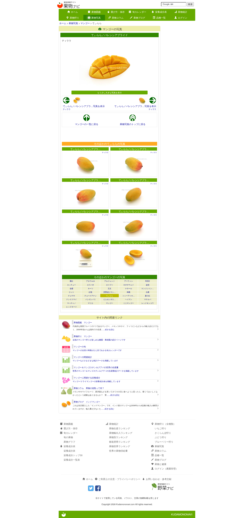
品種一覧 (161, 17)
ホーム (74, 12)
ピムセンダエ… (109, 299)
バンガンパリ (90, 299)
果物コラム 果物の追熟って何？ (89, 388)
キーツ (90, 288)
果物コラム (117, 17)
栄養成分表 (161, 12)
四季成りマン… (109, 292)
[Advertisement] (109, 134)
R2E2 (147, 281)
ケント (71, 292)
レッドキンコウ (147, 303)
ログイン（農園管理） (166, 468)
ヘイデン (128, 299)
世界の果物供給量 (118, 450)
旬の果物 (68, 437)
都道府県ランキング (119, 441)
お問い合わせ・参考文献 (158, 479)
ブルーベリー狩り (164, 441)
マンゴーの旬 (80, 346)
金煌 (147, 284)
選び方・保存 (118, 12)
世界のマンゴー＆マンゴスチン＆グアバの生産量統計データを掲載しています (106, 370)
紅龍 (90, 292)
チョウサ (71, 295)
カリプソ (109, 284)
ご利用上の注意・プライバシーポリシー (119, 479)
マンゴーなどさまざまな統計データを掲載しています (95, 360)
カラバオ (90, 284)
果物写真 (96, 17)
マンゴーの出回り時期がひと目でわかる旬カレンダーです (97, 350)
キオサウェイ (128, 284)
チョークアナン (90, 295)
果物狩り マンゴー (83, 336)
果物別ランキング (118, 437)
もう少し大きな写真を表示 (109, 92)
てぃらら (109, 295)
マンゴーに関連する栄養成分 (87, 377)
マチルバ (147, 299)
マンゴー (85, 23)
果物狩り (74, 17)
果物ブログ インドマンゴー (87, 401)
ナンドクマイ (71, 299)
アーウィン (128, 281)
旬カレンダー (139, 12)
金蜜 (71, 288)
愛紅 (71, 281)
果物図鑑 (96, 12)
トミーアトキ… (128, 295)
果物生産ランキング (119, 428)
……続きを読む (107, 329)
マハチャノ (71, 303)
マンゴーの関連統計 (83, 356)
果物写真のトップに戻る (132, 124)
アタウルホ (90, 281)
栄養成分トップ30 (73, 455)
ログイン (182, 17)
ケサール (128, 288)
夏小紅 (147, 295)
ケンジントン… (147, 288)
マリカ (90, 303)
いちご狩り (160, 428)
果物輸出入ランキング (120, 432)
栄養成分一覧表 (72, 459)
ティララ (66, 109)
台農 (147, 292)
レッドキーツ (71, 306)
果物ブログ (139, 17)
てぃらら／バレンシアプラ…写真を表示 (84, 106)
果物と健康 (160, 464)
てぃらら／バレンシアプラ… (85, 149)
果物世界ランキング (119, 446)
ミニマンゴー (128, 303)
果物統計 (182, 12)
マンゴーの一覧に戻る (86, 124)
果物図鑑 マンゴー (83, 322)
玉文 (109, 288)
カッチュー (71, 284)
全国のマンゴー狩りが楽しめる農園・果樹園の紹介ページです (99, 339)
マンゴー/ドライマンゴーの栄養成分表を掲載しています (96, 381)
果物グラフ (69, 441)
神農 (128, 292)
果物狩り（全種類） (165, 423)
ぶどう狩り (160, 437)
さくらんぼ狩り (163, 432)
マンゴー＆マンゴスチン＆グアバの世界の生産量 (96, 367)
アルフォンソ (109, 281)
